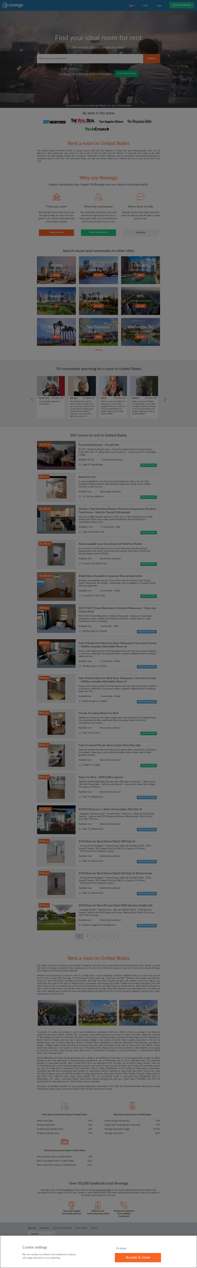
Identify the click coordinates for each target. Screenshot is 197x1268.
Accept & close (138, 1257)
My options (121, 1248)
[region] (98, 1251)
